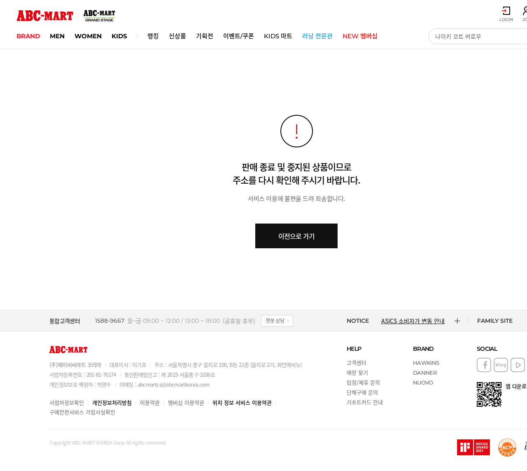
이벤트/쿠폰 (238, 36)
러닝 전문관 (317, 36)
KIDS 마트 (278, 36)
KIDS (119, 36)
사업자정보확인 (66, 402)
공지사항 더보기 (457, 320)
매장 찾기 (357, 372)
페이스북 (484, 365)
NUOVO (423, 382)
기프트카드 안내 (365, 402)
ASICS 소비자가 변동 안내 (413, 321)
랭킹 (153, 36)
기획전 (204, 36)
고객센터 (356, 362)
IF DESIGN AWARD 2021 (473, 447)
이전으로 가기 (296, 236)
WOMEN (88, 36)
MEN (57, 36)
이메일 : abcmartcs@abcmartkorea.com (164, 384)
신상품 (177, 36)
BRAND (28, 36)
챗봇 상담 (275, 320)
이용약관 (150, 402)
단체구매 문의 (362, 392)
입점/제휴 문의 (363, 382)
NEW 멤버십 (360, 36)
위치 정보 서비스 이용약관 (242, 402)
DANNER (424, 372)
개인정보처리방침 (112, 402)
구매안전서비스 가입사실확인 (82, 412)
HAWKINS (426, 362)
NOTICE (358, 320)
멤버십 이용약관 (186, 402)
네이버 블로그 (501, 365)
